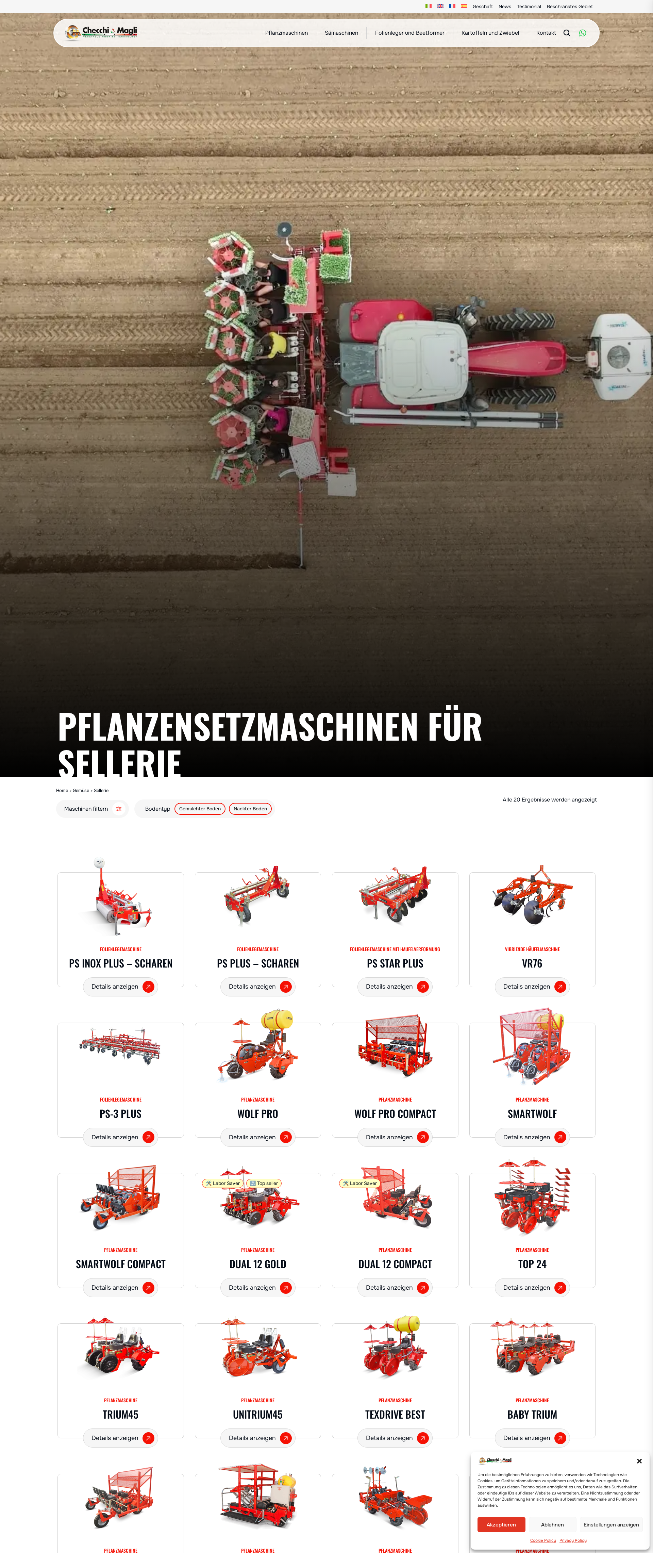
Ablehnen (552, 1524)
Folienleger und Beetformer (410, 32)
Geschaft (483, 6)
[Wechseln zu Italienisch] (429, 6)
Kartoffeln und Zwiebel (490, 32)
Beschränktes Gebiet (570, 6)
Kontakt (546, 32)
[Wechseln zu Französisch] (452, 6)
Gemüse (81, 790)
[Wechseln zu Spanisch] (464, 6)
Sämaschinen (341, 32)
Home (62, 790)
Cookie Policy (543, 1540)
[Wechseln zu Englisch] (441, 6)
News (505, 6)
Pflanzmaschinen (286, 32)
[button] (639, 1461)
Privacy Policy (573, 1540)
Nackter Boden (250, 809)
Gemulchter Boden (200, 809)
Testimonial (529, 6)
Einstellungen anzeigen (611, 1524)
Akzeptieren (501, 1524)
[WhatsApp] (582, 33)
